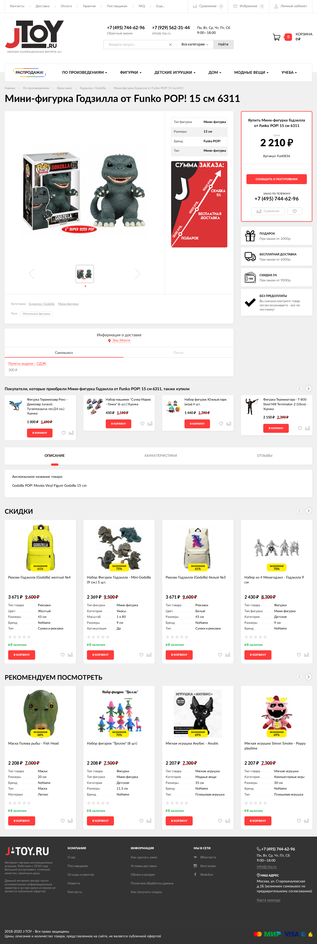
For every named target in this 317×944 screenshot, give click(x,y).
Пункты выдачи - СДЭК (27, 363)
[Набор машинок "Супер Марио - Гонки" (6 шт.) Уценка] (94, 406)
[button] (308, 388)
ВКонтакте (208, 857)
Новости (74, 883)
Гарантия (89, 6)
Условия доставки (144, 866)
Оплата (66, 6)
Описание (55, 456)
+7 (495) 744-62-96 (126, 28)
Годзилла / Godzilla (41, 303)
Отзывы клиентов (81, 874)
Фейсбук (206, 874)
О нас (72, 857)
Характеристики (160, 456)
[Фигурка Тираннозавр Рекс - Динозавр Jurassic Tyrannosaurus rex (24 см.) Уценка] (16, 406)
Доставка (42, 6)
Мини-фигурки (68, 303)
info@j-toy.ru (161, 33)
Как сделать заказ (144, 857)
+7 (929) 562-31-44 (171, 28)
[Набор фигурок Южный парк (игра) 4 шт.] (173, 406)
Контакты (17, 6)
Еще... (160, 6)
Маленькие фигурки (36, 313)
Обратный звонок (120, 33)
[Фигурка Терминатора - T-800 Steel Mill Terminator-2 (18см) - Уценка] (252, 406)
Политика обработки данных (152, 883)
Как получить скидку (146, 892)
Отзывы (264, 456)
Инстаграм (208, 866)
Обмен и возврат (143, 874)
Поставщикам (117, 6)
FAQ (142, 6)
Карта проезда (268, 900)
